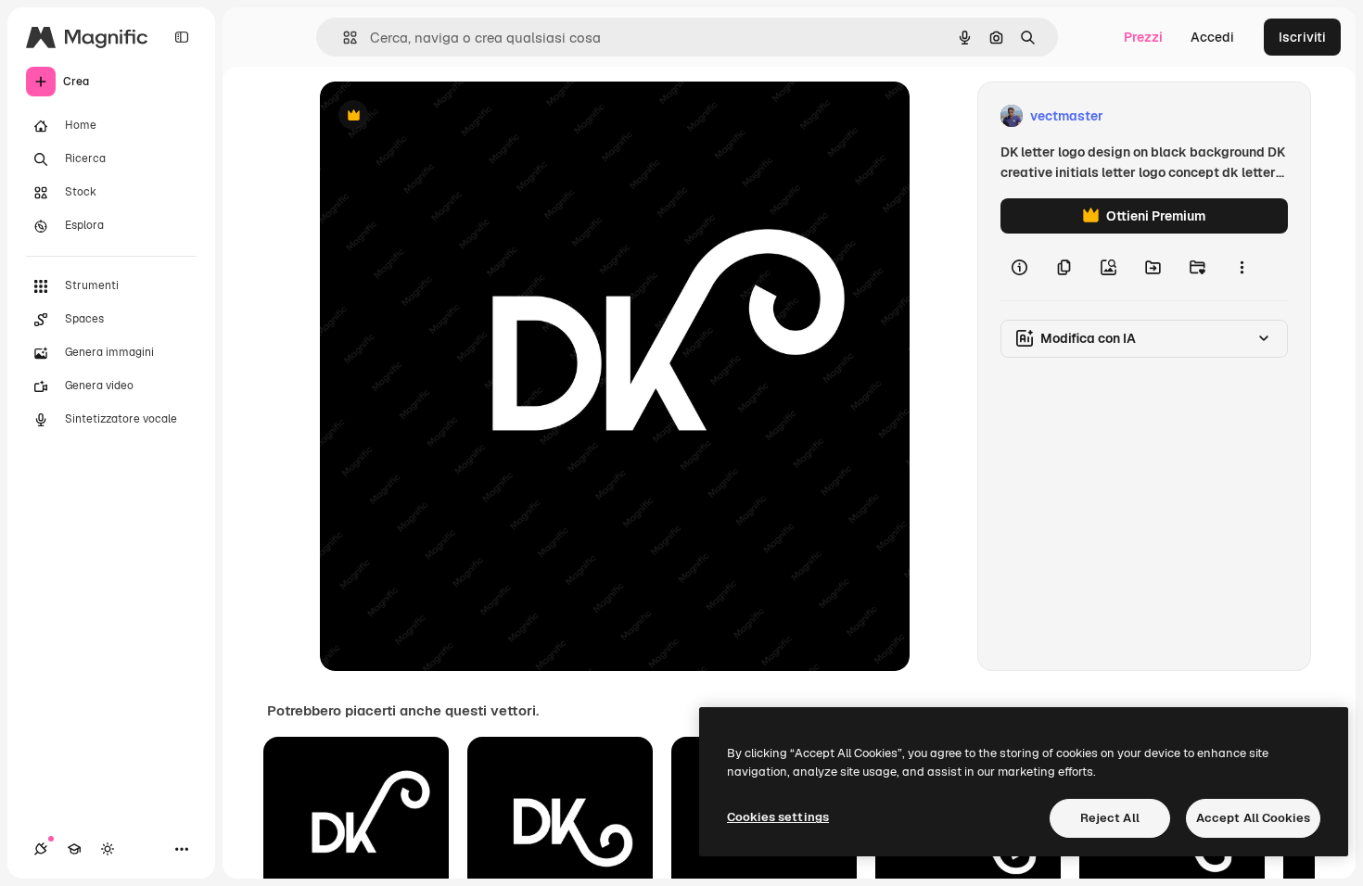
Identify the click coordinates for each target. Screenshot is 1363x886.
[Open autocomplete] (342, 37)
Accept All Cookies (1253, 818)
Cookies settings (778, 817)
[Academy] (74, 849)
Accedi (1212, 37)
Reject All (1110, 818)
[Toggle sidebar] (182, 37)
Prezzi (1143, 37)
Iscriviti (1302, 37)
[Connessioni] (41, 849)
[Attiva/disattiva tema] (107, 849)
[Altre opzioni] (1241, 266)
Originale (442, 116)
